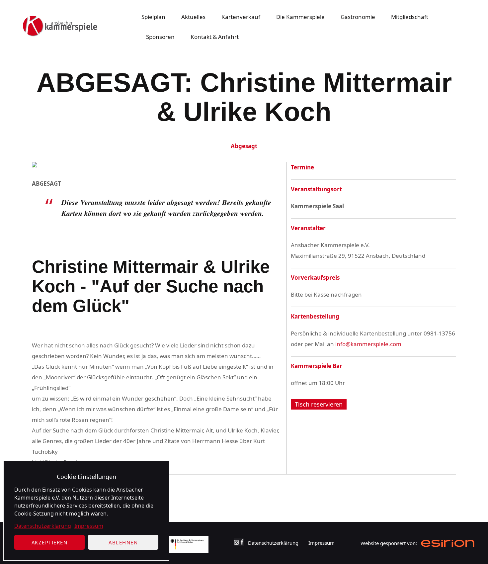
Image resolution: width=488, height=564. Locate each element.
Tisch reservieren (319, 404)
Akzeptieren (50, 542)
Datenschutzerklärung (42, 525)
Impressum (88, 525)
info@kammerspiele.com (368, 344)
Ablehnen (123, 542)
